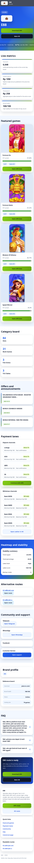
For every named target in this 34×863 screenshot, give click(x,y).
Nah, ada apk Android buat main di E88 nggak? (15, 749)
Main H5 (17, 36)
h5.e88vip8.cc (7, 848)
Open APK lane (17, 169)
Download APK (17, 30)
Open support (17, 655)
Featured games (8, 823)
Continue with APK (17, 483)
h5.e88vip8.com (8, 845)
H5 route (17, 811)
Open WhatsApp (17, 635)
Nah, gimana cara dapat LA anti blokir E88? (14, 740)
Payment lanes (8, 826)
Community (7, 829)
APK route (17, 805)
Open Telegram (9, 623)
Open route (8, 593)
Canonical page (8, 835)
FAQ (4, 832)
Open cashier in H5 (17, 531)
